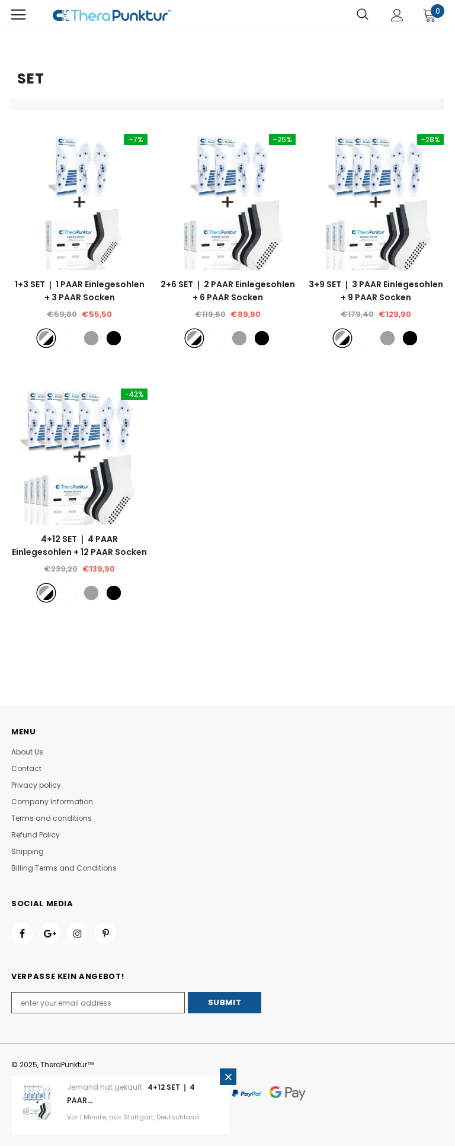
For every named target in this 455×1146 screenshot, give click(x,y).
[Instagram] (77, 933)
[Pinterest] (105, 933)
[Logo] (112, 14)
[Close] (228, 1076)
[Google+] (49, 933)
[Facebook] (22, 933)
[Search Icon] (363, 15)
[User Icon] (397, 15)
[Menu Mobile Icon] (18, 15)
